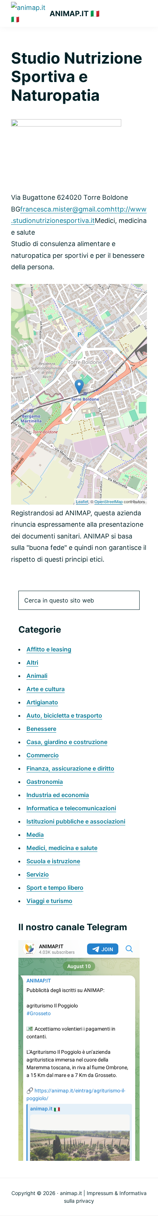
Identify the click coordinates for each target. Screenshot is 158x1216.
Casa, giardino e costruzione (66, 742)
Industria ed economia (57, 795)
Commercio (42, 755)
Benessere (41, 728)
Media (35, 834)
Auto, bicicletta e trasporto (64, 715)
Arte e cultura (45, 689)
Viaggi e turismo (49, 900)
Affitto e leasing (48, 649)
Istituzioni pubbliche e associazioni (75, 821)
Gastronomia (44, 781)
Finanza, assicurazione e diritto (70, 768)
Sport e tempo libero (54, 887)
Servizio (37, 874)
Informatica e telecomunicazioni (71, 808)
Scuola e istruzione (53, 861)
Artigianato (42, 702)
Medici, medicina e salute (61, 847)
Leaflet (82, 501)
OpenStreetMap (108, 501)
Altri (32, 662)
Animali (36, 675)
